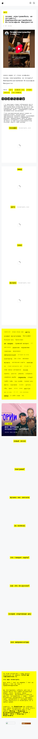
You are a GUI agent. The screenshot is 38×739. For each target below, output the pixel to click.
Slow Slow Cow (17, 332)
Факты (6, 385)
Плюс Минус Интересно (12, 370)
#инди (5, 714)
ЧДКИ (10, 388)
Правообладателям (10, 685)
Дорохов (16, 347)
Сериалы (22, 377)
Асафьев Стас (19, 89)
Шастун (27, 388)
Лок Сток (17, 358)
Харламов (13, 385)
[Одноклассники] (6, 99)
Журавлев (25, 347)
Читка (16, 388)
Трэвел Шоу (28, 381)
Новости (6, 92)
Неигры (30, 362)
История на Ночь (23, 354)
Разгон (13, 373)
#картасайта (8, 715)
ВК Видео (8, 344)
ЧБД (5, 388)
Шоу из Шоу (8, 392)
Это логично (24, 392)
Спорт (30, 377)
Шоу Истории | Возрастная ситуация (17, 428)
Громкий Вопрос (22, 343)
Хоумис (21, 384)
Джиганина (7, 347)
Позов (25, 370)
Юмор (6, 396)
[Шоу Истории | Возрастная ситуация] (19, 419)
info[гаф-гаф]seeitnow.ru (16, 675)
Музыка (7, 362)
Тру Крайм (18, 381)
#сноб (25, 712)
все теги (6, 682)
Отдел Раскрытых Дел (15, 366)
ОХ (5, 366)
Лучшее (29, 89)
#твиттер (20, 714)
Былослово (19, 340)
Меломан (26, 358)
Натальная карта (18, 362)
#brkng (12, 711)
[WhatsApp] (17, 99)
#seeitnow (18, 706)
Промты (6, 373)
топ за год (15, 684)
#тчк (12, 714)
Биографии (27, 336)
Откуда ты (27, 366)
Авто (5, 12)
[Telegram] (8, 99)
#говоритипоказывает (11, 712)
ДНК (32, 343)
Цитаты (28, 385)
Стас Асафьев (16, 92)
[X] (11, 99)
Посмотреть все (25, 128)
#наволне (21, 711)
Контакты (8, 359)
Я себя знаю (15, 395)
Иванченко (17, 351)
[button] (30, 3)
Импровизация (10, 355)
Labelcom (7, 331)
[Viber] (14, 99)
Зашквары (7, 351)
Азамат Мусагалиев (12, 336)
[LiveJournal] (20, 99)
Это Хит (16, 392)
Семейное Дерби (10, 377)
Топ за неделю (19, 682)
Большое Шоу (9, 340)
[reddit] (23, 99)
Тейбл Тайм (8, 381)
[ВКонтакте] (3, 99)
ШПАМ (20, 388)
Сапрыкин (28, 373)
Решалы (21, 373)
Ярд (23, 395)
